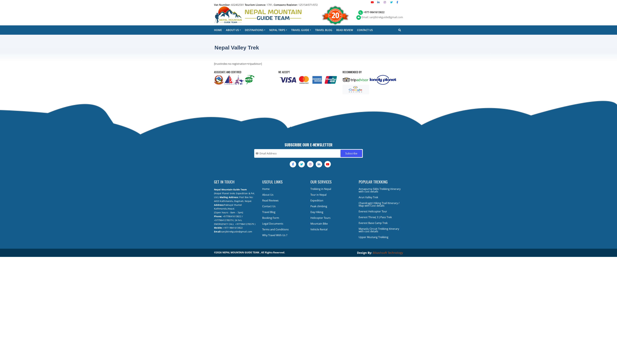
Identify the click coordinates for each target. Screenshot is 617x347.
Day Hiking (316, 212)
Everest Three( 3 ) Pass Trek (375, 217)
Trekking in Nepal (320, 189)
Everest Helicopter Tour (373, 211)
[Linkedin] (378, 2)
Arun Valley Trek (368, 197)
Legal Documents (272, 223)
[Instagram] (385, 2)
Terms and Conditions (275, 229)
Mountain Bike (319, 223)
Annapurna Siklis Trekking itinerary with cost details (380, 190)
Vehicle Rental (318, 229)
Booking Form (270, 218)
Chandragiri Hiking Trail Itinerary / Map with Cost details (379, 204)
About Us (267, 194)
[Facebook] (397, 2)
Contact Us (269, 206)
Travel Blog (268, 212)
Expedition (316, 200)
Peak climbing (318, 206)
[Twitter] (391, 2)
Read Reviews (270, 200)
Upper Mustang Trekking (373, 237)
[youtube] (372, 2)
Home (266, 189)
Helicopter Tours (320, 218)
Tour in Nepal (318, 194)
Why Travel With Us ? (274, 235)
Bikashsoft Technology (388, 253)
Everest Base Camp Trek (373, 223)
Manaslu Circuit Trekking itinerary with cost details (379, 230)
